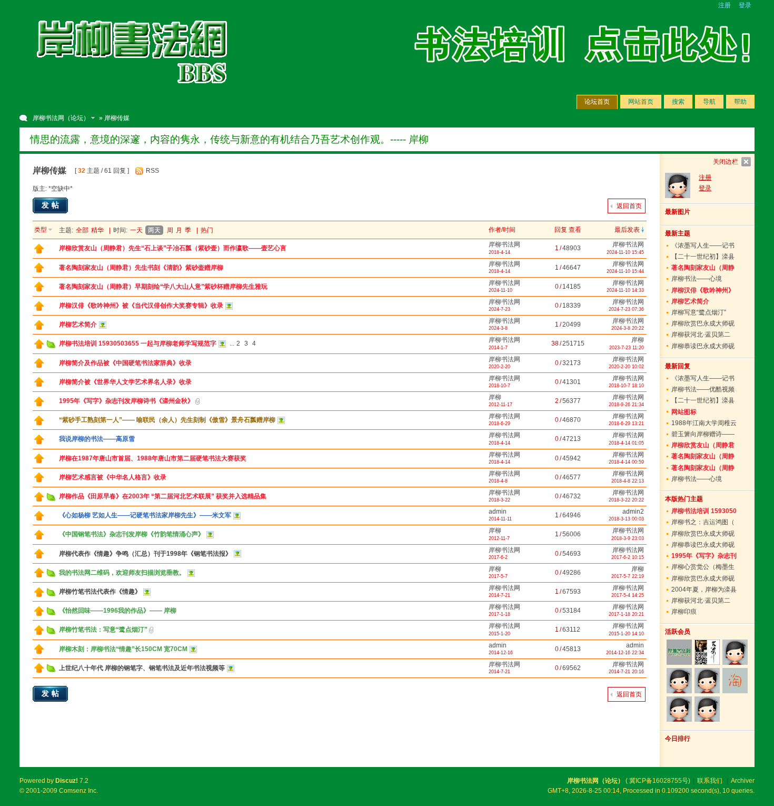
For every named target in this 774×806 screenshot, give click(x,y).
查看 (575, 229)
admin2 (633, 511)
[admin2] (679, 709)
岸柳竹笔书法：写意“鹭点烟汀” (103, 629)
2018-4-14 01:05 (626, 443)
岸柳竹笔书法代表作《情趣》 (100, 591)
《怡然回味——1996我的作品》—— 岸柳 (117, 610)
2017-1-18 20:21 (626, 614)
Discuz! (66, 780)
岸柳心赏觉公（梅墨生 (703, 567)
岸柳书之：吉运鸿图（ (703, 522)
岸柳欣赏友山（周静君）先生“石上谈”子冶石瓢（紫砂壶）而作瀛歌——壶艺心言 (172, 248)
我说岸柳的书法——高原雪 (97, 439)
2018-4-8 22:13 (627, 481)
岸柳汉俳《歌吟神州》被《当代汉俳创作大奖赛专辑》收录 (141, 305)
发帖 (52, 205)
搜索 (678, 101)
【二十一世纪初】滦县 (703, 256)
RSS (152, 170)
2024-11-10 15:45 (625, 252)
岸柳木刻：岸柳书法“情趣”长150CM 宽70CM (123, 649)
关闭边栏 (725, 161)
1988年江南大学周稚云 (704, 423)
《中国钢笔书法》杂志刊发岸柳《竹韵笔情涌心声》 (131, 534)
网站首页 (640, 101)
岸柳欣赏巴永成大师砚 (703, 323)
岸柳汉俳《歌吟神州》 (703, 290)
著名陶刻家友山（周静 (703, 267)
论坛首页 (597, 101)
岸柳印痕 (684, 611)
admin (498, 511)
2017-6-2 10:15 (627, 557)
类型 (40, 229)
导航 (709, 101)
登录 (745, 5)
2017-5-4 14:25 (627, 595)
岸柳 (637, 339)
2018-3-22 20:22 (626, 500)
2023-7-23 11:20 (626, 347)
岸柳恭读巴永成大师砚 (703, 346)
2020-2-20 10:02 (626, 366)
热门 (207, 230)
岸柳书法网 (504, 244)
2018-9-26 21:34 (626, 404)
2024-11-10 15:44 (625, 271)
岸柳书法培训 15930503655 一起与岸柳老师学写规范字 (137, 343)
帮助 (740, 101)
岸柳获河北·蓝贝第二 (700, 334)
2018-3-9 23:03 (627, 538)
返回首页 (629, 206)
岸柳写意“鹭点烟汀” (698, 312)
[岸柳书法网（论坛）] (132, 95)
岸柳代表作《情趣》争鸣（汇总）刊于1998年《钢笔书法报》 (145, 553)
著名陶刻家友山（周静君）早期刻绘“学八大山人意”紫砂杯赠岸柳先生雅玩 (163, 286)
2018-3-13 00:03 (626, 519)
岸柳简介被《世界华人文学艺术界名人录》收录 (125, 382)
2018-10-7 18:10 (626, 385)
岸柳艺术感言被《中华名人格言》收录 (112, 477)
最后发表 (627, 229)
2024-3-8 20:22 (627, 328)
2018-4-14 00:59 (626, 462)
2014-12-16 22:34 (625, 652)
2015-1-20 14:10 (626, 633)
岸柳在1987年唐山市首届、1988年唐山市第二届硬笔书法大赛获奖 (152, 458)
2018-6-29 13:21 (626, 423)
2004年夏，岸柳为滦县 (704, 589)
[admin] (735, 652)
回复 (560, 229)
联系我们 (709, 780)
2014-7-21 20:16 (626, 671)
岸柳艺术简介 (78, 324)
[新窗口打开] (39, 251)
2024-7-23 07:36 (626, 309)
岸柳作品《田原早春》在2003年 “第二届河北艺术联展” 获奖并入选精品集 (162, 496)
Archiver (743, 780)
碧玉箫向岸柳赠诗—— (703, 434)
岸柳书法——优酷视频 (703, 389)
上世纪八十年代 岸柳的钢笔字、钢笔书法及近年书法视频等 (142, 668)
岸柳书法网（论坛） (61, 118)
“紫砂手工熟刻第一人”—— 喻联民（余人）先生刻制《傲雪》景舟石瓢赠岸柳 (167, 420)
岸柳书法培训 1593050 (704, 511)
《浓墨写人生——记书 (703, 245)
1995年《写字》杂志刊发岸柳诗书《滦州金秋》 (126, 401)
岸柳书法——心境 (696, 278)
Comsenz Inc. (78, 790)
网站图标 (684, 412)
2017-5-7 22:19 (627, 576)
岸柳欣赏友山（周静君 (703, 445)
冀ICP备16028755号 (658, 780)
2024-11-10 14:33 (625, 290)
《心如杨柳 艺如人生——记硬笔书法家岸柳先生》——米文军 (145, 515)
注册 (724, 5)
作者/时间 (502, 229)
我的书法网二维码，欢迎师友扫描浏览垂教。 (122, 572)
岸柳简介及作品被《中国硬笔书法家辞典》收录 (125, 363)
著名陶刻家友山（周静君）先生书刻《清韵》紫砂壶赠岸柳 (141, 267)
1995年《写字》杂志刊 (704, 555)
